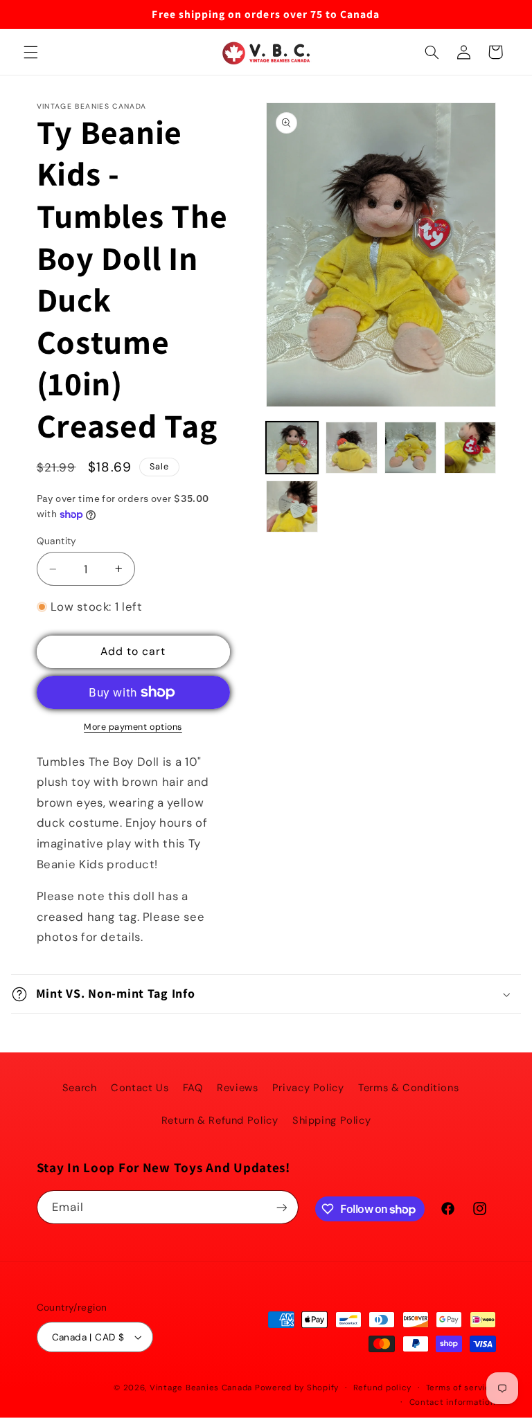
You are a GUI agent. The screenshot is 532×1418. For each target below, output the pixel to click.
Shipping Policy (331, 1120)
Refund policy (382, 1388)
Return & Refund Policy (219, 1120)
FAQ (193, 1088)
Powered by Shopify (297, 1388)
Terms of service (461, 1388)
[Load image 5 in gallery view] (292, 506)
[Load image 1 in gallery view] (292, 448)
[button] (30, 52)
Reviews (237, 1088)
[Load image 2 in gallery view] (352, 448)
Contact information (452, 1402)
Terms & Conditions (408, 1088)
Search (79, 1088)
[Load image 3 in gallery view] (410, 448)
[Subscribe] (281, 1207)
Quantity (57, 541)
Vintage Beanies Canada (201, 1388)
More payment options (133, 727)
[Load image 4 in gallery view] (470, 448)
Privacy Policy (308, 1088)
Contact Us (139, 1088)
